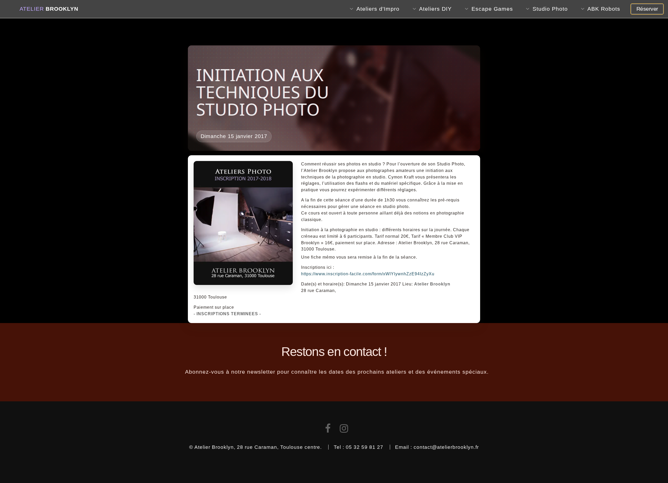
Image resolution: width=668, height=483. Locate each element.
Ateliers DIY (435, 9)
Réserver (647, 9)
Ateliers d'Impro (377, 9)
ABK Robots (603, 9)
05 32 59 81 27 (364, 447)
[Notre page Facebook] (328, 430)
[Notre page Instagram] (344, 430)
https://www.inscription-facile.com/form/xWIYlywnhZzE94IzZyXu (367, 274)
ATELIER (49, 9)
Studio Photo (550, 9)
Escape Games (492, 9)
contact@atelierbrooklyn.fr (446, 447)
